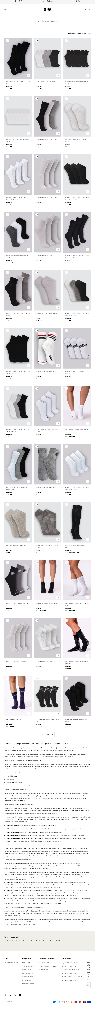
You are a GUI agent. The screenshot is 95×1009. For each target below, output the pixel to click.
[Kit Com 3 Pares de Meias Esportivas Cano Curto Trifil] (66, 204)
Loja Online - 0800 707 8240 (71, 962)
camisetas (60, 922)
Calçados (42, 941)
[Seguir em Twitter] (10, 995)
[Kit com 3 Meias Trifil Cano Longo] (36, 146)
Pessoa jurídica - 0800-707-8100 (72, 976)
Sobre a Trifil (26, 962)
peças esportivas (29, 924)
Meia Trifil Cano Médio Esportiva (46, 371)
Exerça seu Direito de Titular (48, 966)
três (59, 853)
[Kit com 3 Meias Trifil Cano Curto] (36, 262)
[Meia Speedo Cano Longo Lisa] (66, 610)
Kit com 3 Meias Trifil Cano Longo (46, 139)
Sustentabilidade (27, 976)
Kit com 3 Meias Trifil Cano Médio (16, 661)
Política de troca (44, 969)
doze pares (70, 853)
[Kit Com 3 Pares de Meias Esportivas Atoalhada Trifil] (7, 378)
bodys (63, 941)
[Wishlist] (85, 9)
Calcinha (36, 941)
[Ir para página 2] (52, 734)
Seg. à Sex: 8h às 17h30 (69, 966)
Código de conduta (45, 962)
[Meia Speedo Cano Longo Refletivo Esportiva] (66, 668)
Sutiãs (6, 941)
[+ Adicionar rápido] (28, 75)
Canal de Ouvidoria (28, 983)
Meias (31, 941)
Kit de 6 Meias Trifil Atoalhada (45, 81)
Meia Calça (19, 941)
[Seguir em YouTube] (20, 995)
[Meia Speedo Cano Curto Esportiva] (66, 436)
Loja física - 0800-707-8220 (70, 969)
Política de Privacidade (46, 958)
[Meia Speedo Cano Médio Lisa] (7, 726)
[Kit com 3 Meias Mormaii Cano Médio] (7, 610)
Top (47, 941)
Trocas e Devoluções (11, 962)
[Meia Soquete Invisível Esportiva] (36, 320)
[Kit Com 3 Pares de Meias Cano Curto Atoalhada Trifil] (7, 204)
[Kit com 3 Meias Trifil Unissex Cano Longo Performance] (66, 262)
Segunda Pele (56, 941)
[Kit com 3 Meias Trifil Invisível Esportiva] (66, 378)
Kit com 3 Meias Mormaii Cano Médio (17, 603)
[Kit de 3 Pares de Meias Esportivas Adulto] (7, 262)
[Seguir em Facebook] (5, 995)
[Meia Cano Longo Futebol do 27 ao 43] (70, 552)
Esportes (26, 941)
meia (49, 941)
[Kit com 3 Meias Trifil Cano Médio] (7, 668)
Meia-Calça (12, 941)
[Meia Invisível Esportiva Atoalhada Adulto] (66, 146)
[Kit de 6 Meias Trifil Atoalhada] (38, 88)
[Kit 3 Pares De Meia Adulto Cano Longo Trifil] (7, 88)
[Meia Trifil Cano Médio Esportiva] (36, 378)
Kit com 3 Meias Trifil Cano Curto (46, 255)
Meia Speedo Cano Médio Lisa (15, 719)
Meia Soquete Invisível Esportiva (46, 313)
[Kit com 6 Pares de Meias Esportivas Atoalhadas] (36, 88)
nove (63, 853)
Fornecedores (27, 980)
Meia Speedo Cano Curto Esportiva (76, 429)
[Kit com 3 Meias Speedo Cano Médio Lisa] (36, 726)
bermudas (52, 922)
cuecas (46, 922)
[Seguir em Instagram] (15, 995)
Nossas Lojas (26, 969)
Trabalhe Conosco (28, 966)
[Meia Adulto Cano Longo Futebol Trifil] (66, 552)
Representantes (27, 973)
